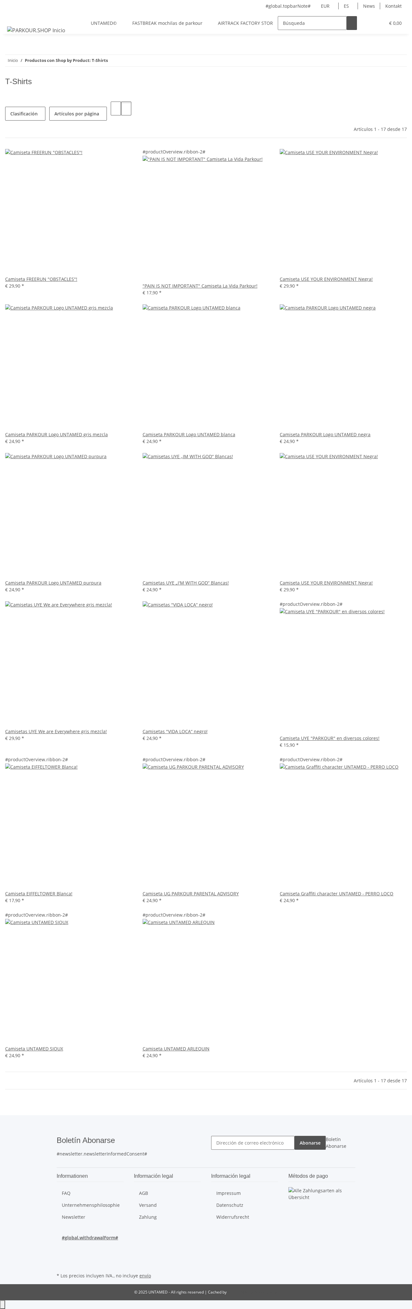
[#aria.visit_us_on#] (62, 1248)
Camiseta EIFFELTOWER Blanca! (38, 894)
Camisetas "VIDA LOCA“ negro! (175, 731)
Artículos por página (76, 114)
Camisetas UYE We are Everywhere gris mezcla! (56, 731)
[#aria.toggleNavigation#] (13, 17)
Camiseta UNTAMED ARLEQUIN (176, 1049)
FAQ (66, 1193)
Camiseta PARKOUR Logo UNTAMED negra (325, 434)
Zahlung (148, 1217)
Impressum (228, 1193)
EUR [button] (326, 6)
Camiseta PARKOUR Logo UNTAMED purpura (53, 583)
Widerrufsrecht (232, 1217)
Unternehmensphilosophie (91, 1205)
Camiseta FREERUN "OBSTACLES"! (41, 279)
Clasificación (24, 114)
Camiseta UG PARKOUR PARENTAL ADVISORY (191, 894)
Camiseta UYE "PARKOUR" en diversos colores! (329, 738)
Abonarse (310, 1143)
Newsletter (73, 1217)
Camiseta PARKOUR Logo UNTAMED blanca (189, 434)
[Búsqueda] (352, 23)
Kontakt (393, 6)
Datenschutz (229, 1205)
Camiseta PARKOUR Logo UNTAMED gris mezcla (56, 434)
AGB (143, 1193)
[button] (367, 23)
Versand (148, 1205)
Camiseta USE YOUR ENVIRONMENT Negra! (326, 279)
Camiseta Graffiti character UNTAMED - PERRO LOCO (336, 894)
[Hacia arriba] (2, 1304)
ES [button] (347, 6)
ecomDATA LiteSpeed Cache (253, 1292)
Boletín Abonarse (336, 1142)
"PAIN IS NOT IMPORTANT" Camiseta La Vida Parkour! (200, 286)
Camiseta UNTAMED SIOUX (34, 1049)
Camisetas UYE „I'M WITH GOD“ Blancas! (186, 583)
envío (145, 1276)
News (369, 6)
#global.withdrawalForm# (90, 1238)
